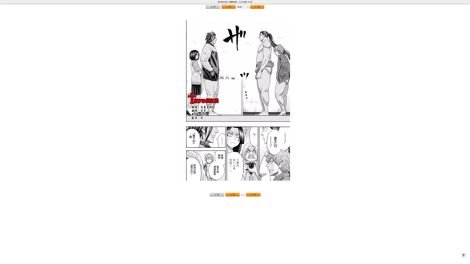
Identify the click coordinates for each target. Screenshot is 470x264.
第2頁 (243, 195)
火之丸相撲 (243, 2)
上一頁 (228, 7)
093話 (250, 2)
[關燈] (463, 255)
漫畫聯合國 (233, 2)
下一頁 (257, 7)
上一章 (213, 7)
